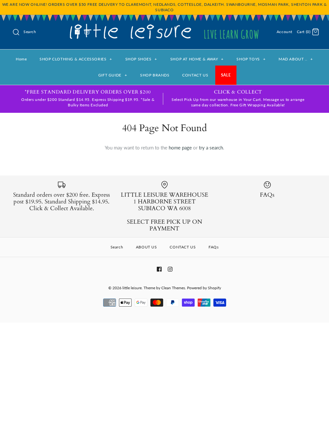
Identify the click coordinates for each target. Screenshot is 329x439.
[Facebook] (77, 32)
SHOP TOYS (250, 59)
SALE (226, 75)
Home (21, 59)
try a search (211, 147)
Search (117, 247)
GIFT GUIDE (112, 75)
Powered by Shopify (204, 287)
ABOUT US (146, 247)
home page (180, 147)
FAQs (213, 247)
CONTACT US (195, 75)
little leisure (132, 287)
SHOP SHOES (141, 59)
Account (284, 31)
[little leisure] (164, 25)
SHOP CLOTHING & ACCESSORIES (76, 59)
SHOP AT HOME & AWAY (197, 59)
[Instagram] (86, 32)
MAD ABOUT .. (296, 59)
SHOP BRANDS (155, 75)
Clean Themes (173, 287)
